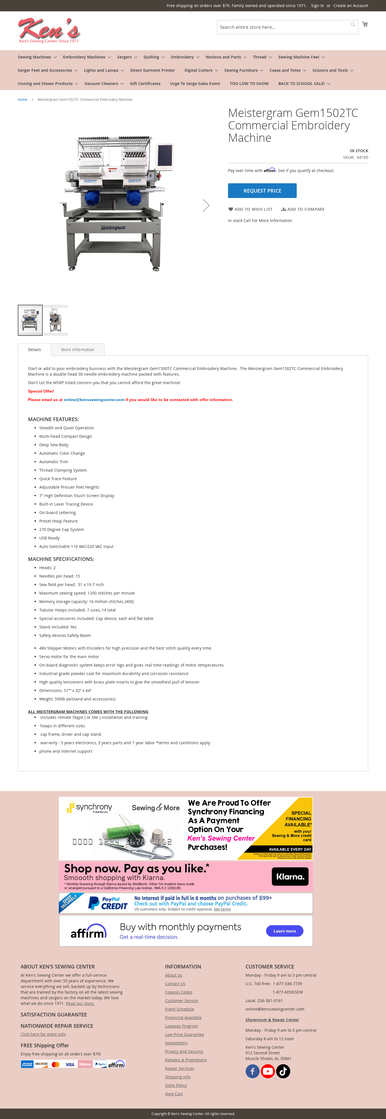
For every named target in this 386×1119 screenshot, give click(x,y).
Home (22, 99)
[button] (206, 205)
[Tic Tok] (283, 1076)
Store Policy (176, 1085)
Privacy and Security (184, 1051)
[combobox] (287, 27)
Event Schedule (179, 1009)
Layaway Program (181, 1026)
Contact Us (175, 983)
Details (34, 349)
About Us (173, 975)
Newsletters (176, 1043)
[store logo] (49, 30)
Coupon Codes (178, 992)
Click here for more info (43, 1034)
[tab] (34, 349)
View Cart (174, 1093)
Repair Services (179, 1068)
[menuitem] (35, 57)
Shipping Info (177, 1076)
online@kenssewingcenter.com (94, 399)
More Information (77, 349)
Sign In (317, 5)
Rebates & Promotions (186, 1060)
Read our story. (80, 1003)
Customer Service (181, 1000)
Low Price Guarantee (184, 1034)
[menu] (193, 70)
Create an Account (350, 5)
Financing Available (183, 1017)
